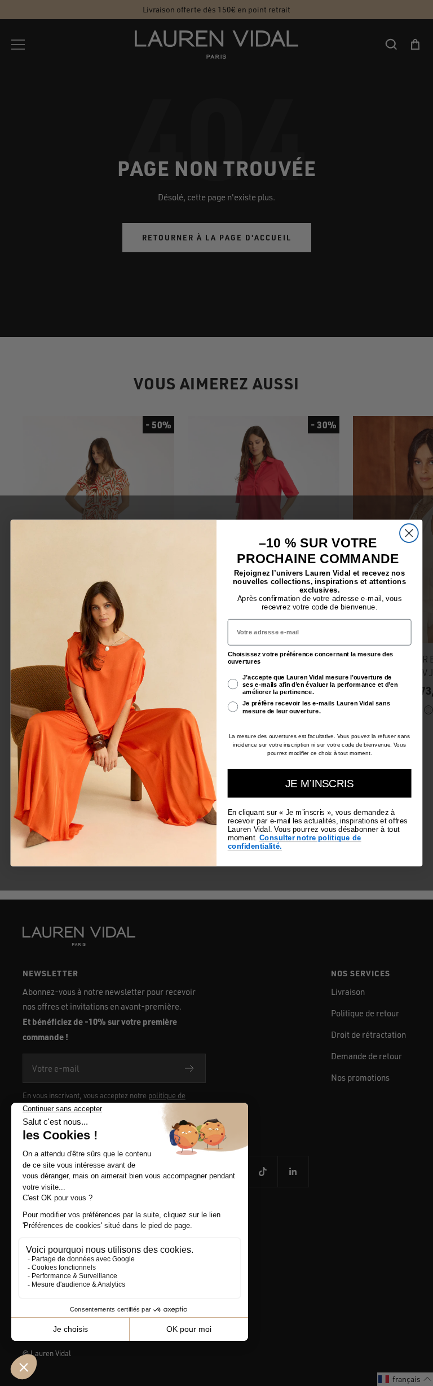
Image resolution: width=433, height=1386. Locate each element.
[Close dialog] (409, 533)
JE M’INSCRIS (319, 784)
